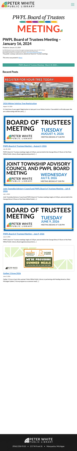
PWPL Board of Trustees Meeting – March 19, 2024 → (39, 65)
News (20, 57)
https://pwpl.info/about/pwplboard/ (34, 52)
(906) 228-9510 (19, 446)
